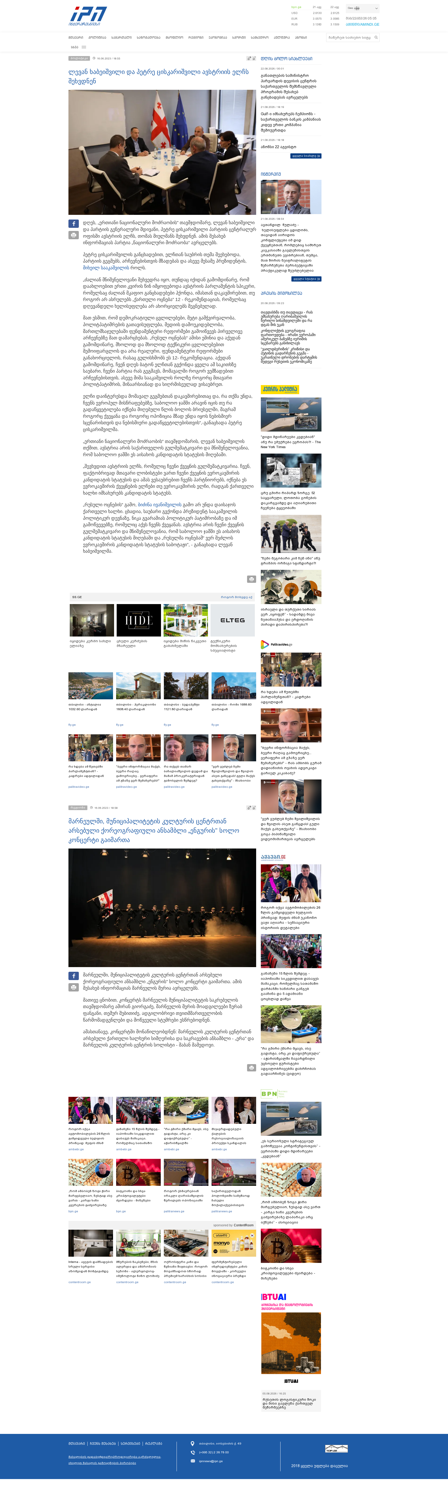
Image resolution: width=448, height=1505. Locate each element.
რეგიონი (196, 37)
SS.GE (77, 597)
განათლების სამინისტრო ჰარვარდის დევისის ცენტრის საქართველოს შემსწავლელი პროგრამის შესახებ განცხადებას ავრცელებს (289, 86)
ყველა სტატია (304, 279)
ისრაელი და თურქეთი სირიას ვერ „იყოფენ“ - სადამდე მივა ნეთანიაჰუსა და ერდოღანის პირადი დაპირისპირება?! (288, 617)
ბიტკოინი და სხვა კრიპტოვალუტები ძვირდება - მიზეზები (133, 1195)
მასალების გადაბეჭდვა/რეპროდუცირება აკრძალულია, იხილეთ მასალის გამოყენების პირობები (114, 1460)
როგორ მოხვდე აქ (236, 597)
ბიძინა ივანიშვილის (159, 504)
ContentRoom (244, 1225)
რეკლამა (153, 1444)
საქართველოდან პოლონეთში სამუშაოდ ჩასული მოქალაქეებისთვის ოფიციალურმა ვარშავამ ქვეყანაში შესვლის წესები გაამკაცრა (233, 1205)
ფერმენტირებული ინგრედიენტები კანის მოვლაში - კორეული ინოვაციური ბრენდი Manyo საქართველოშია (231, 1271)
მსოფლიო (174, 37)
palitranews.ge (174, 1211)
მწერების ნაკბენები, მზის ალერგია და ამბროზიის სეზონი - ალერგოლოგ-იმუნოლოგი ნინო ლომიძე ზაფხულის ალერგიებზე (137, 1271)
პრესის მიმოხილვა (281, 293)
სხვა (74, 47)
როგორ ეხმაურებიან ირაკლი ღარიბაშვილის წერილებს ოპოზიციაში (184, 1195)
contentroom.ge (79, 1282)
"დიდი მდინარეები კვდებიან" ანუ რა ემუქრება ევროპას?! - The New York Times (291, 442)
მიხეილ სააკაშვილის (106, 267)
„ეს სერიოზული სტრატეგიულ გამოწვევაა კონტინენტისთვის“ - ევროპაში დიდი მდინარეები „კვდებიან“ (290, 1148)
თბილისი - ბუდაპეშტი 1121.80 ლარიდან (182, 707)
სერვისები (130, 1444)
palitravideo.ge (78, 787)
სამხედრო (260, 37)
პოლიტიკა (97, 37)
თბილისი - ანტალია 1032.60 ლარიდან (84, 707)
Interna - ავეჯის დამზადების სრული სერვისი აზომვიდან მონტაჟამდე (90, 1266)
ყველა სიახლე (304, 156)
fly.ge (72, 725)
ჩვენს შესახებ (103, 1444)
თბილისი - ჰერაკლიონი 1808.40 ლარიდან (136, 707)
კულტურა (282, 37)
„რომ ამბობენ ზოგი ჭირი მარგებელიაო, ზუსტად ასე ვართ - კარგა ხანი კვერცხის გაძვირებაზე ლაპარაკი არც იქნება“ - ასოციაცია (90, 1202)
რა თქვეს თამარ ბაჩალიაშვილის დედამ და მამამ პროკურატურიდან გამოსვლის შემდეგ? (186, 773)
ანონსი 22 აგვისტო (278, 147)
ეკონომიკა (218, 37)
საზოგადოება (148, 37)
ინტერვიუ (271, 174)
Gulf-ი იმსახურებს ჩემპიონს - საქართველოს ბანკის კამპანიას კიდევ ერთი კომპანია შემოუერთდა (291, 122)
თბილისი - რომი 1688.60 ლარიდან (231, 707)
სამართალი (121, 37)
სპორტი (239, 37)
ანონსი (301, 37)
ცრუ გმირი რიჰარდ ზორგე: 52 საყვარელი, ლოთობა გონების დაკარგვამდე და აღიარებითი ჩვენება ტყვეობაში (289, 500)
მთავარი (75, 37)
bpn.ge (296, 7)
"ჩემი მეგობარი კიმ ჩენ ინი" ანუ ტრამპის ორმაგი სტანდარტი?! (290, 560)
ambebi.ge (76, 1149)
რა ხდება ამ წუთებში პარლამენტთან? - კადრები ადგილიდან (86, 771)
